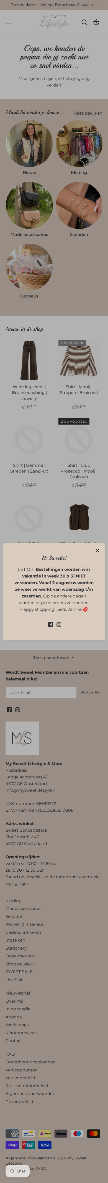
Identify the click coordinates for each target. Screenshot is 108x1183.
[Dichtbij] (97, 550)
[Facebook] (50, 624)
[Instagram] (58, 624)
